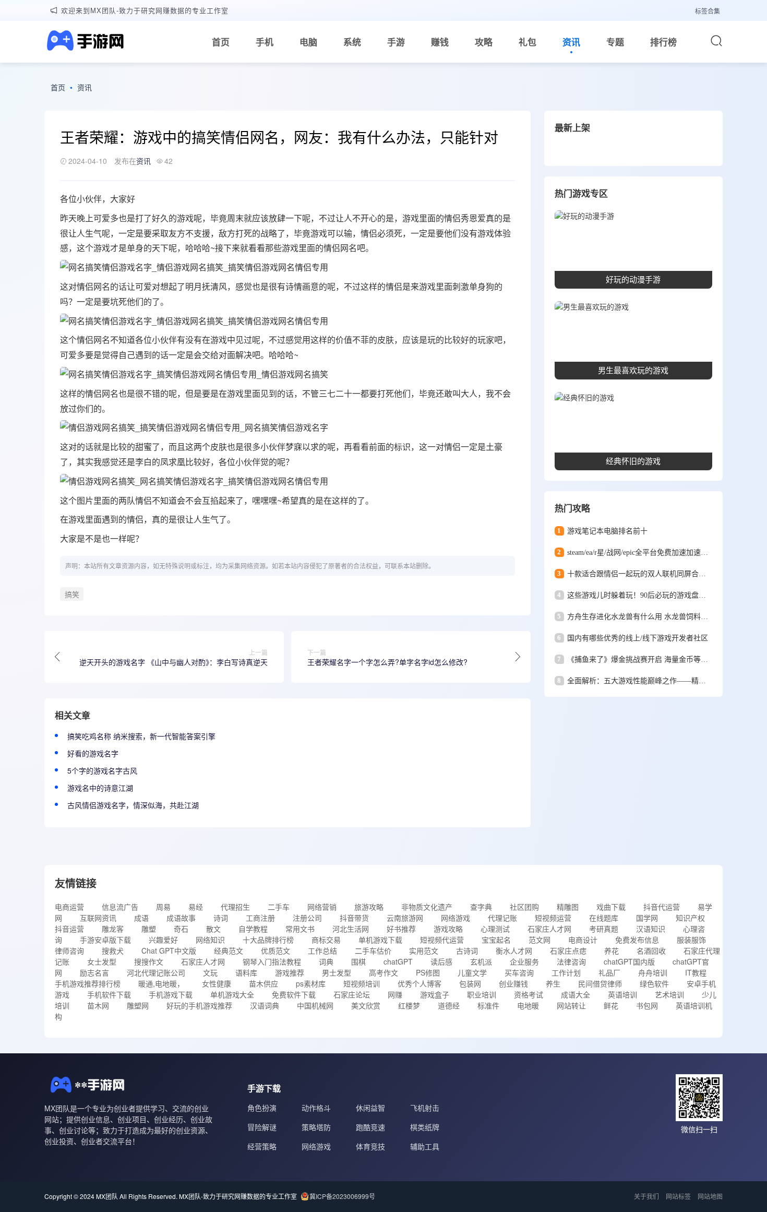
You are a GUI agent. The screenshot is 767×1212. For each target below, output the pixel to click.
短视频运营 (553, 917)
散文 (213, 928)
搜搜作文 (148, 961)
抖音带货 (354, 917)
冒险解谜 (262, 1127)
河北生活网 (350, 928)
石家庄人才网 (549, 928)
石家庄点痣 (568, 950)
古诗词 (467, 950)
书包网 (647, 1005)
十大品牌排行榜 (268, 939)
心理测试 (495, 928)
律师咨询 (69, 950)
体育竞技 (370, 1146)
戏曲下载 (611, 906)
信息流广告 (120, 906)
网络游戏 (455, 917)
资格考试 (528, 994)
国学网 (647, 917)
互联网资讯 (98, 917)
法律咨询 (571, 961)
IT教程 (695, 972)
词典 (326, 961)
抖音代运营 (661, 906)
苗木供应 (263, 983)
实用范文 (423, 950)
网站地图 (710, 1196)
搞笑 (72, 594)
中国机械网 (315, 1005)
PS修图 (428, 972)
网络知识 (210, 939)
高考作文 (383, 972)
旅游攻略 (369, 906)
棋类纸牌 (424, 1127)
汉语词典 (264, 1005)
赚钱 (440, 41)
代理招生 (235, 906)
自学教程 (253, 928)
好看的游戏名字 (92, 753)
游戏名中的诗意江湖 (100, 787)
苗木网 (98, 1005)
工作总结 (322, 950)
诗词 (220, 917)
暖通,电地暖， (161, 983)
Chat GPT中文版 (168, 950)
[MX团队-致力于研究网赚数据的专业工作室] (84, 42)
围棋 (358, 961)
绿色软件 (654, 983)
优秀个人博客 (419, 983)
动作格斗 (316, 1107)
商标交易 (326, 939)
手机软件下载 (109, 994)
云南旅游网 (405, 917)
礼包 (527, 41)
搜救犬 (113, 950)
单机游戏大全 (232, 994)
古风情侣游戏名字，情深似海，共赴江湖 (133, 805)
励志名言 (94, 972)
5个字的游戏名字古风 (102, 770)
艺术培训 (669, 994)
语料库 (246, 972)
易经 (195, 906)
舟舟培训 (652, 972)
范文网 (539, 939)
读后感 (441, 961)
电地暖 (528, 1005)
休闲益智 (370, 1107)
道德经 (449, 1005)
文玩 (210, 972)
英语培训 (622, 994)
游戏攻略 (448, 928)
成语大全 (575, 994)
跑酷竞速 (370, 1127)
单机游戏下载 (380, 939)
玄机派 (481, 961)
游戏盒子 (434, 994)
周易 (163, 906)
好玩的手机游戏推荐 (199, 1005)
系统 (352, 41)
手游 (396, 41)
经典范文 (228, 950)
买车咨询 (519, 972)
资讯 (571, 41)
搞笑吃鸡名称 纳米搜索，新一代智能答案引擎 (141, 736)
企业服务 (524, 961)
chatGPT (398, 961)
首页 (221, 41)
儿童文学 (472, 972)
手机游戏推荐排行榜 (88, 983)
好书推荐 (401, 928)
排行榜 (663, 41)
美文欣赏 (365, 1005)
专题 (615, 41)
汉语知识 (650, 928)
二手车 (279, 906)
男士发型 (336, 972)
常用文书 (300, 928)
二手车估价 (373, 950)
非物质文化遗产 (426, 906)
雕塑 (148, 928)
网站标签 (678, 1196)
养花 (611, 950)
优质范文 (275, 950)
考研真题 (603, 928)
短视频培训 (361, 983)
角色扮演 (262, 1107)
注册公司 (307, 917)
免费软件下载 (294, 994)
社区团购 (524, 906)
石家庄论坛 (351, 994)
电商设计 (582, 939)
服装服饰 (691, 939)
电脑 (308, 41)
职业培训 (481, 994)
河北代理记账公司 (156, 972)
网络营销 (322, 906)
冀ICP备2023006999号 (342, 1196)
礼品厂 (609, 972)
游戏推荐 (289, 972)
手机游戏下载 (171, 994)
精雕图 (568, 906)
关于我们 (646, 1196)
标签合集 (707, 10)
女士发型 (101, 961)
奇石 (181, 928)
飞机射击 (424, 1107)
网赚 (395, 994)
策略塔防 (316, 1127)
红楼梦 (409, 1005)
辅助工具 (424, 1146)
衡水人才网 (514, 950)
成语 (141, 917)
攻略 (484, 41)
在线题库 (603, 917)
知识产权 (690, 917)
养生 (553, 983)
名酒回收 (651, 950)
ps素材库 (311, 983)
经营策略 (262, 1146)
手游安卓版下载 (105, 939)
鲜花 (611, 1005)
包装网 (470, 983)
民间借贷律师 (600, 983)
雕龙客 (113, 928)
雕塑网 (138, 1005)
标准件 (488, 1005)
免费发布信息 (637, 939)
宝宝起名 (496, 939)
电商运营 (69, 906)
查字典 (481, 906)
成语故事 (181, 917)
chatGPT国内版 (629, 961)
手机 (264, 41)
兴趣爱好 (163, 939)
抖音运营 (69, 928)
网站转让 (571, 1005)
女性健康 (216, 983)
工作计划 (566, 972)
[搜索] (716, 41)
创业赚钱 (513, 983)
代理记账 (502, 917)
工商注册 (260, 917)
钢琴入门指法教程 (272, 961)
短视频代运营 (442, 939)
